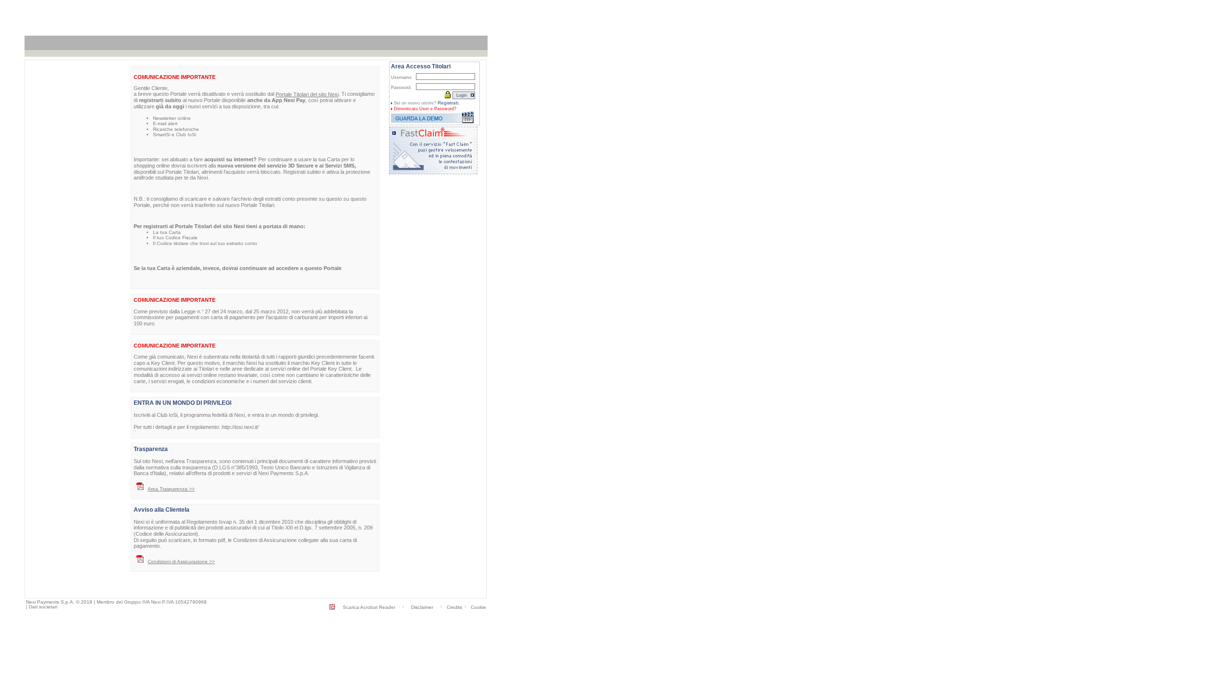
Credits (454, 607)
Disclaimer (422, 607)
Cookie (478, 607)
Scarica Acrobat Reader (369, 607)
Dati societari (43, 606)
